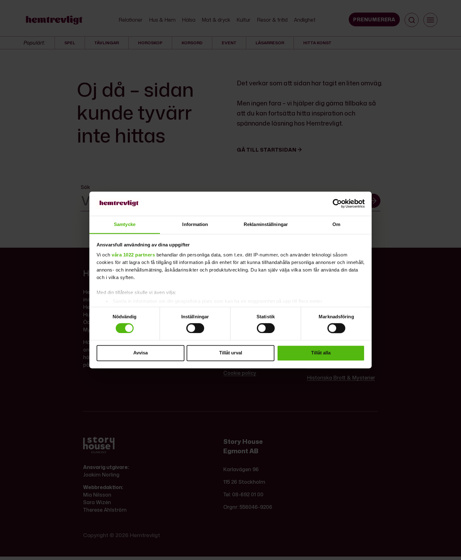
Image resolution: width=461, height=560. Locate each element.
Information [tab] (195, 224)
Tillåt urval (230, 353)
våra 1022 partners (133, 254)
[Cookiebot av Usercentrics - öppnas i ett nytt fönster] (337, 203)
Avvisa (140, 353)
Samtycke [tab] (124, 224)
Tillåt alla (321, 353)
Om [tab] (336, 224)
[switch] (195, 328)
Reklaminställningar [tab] (266, 224)
